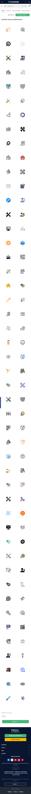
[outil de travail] (8, 29)
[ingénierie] (8, 414)
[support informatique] (8, 86)
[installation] (23, 342)
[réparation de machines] (23, 186)
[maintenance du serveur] (8, 670)
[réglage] (23, 29)
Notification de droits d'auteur (21, 773)
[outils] (8, 214)
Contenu (3, 744)
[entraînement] (8, 641)
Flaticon (15, 791)
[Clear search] (22, 6)
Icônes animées (16, 10)
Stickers (8, 10)
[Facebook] (8, 760)
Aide (2, 750)
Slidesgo (21, 791)
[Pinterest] (15, 760)
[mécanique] (8, 172)
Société (3, 753)
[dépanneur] (8, 328)
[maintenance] (8, 44)
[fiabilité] (23, 670)
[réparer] (8, 371)
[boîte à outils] (23, 158)
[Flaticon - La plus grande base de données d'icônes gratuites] (13, 2)
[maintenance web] (23, 257)
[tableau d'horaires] (8, 186)
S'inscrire (15, 768)
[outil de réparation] (8, 200)
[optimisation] (8, 570)
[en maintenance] (23, 570)
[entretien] (8, 314)
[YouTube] (22, 760)
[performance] (8, 72)
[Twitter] (12, 760)
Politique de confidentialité (21, 771)
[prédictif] (23, 271)
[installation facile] (8, 684)
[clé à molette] (8, 300)
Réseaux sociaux (15, 756)
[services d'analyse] (8, 129)
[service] (8, 513)
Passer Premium (15, 739)
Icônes (3, 10)
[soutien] (23, 214)
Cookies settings (16, 774)
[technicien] (23, 58)
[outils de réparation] (8, 271)
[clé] (8, 342)
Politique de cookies (8, 773)
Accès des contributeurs (15, 735)
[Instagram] (19, 760)
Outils (3, 747)
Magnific (10, 791)
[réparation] (23, 72)
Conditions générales (9, 771)
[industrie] (8, 613)
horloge (3, 716)
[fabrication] (23, 698)
